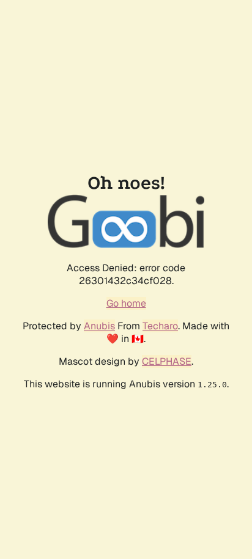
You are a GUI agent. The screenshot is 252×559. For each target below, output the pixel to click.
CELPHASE (166, 361)
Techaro (160, 326)
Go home (126, 303)
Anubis (99, 326)
